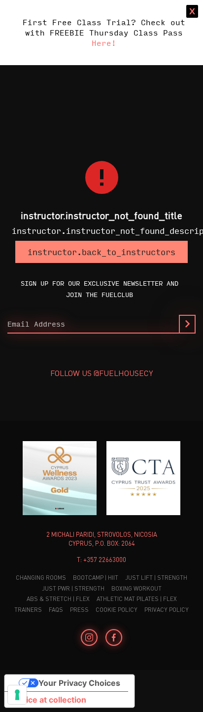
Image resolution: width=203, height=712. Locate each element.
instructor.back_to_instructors (101, 252)
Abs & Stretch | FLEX (58, 598)
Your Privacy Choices (79, 683)
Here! (104, 43)
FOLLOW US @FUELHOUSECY (101, 373)
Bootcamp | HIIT (95, 577)
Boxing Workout (136, 588)
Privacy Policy (166, 609)
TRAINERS (28, 609)
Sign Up (187, 324)
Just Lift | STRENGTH (156, 577)
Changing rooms (41, 577)
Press (79, 609)
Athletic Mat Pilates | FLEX (137, 598)
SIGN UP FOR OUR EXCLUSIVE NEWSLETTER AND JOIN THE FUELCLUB (99, 288)
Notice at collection (49, 700)
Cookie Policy (116, 609)
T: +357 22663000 (101, 559)
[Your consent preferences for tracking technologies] (17, 694)
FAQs (56, 609)
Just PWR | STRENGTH (73, 588)
